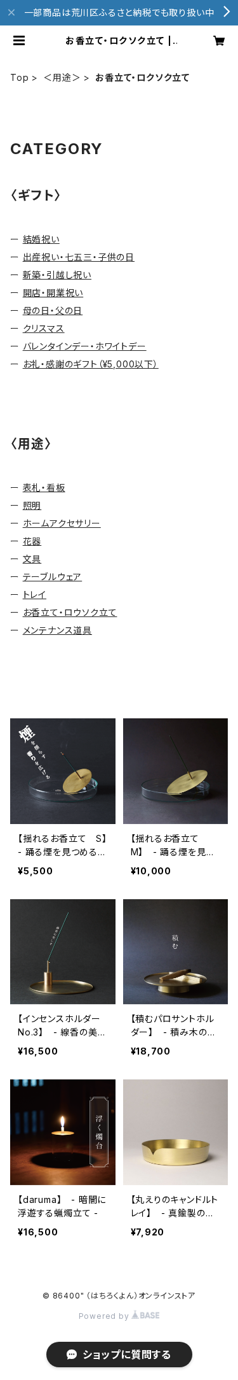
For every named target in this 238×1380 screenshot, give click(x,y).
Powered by (105, 1316)
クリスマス (44, 328)
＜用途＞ (62, 77)
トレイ (34, 594)
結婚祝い (41, 239)
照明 (32, 505)
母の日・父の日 (53, 310)
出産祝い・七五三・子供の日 (79, 257)
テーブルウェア (53, 576)
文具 (32, 558)
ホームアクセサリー (62, 523)
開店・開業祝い (53, 292)
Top (19, 77)
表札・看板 (44, 487)
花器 (32, 541)
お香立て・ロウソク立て (70, 612)
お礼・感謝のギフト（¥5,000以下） (91, 364)
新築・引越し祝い (57, 274)
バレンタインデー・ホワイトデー (85, 346)
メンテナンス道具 (57, 630)
